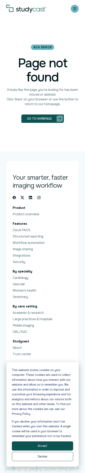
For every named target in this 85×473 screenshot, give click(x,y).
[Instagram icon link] (39, 197)
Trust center (22, 354)
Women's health (24, 290)
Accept (42, 446)
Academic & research (28, 313)
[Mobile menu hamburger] (75, 9)
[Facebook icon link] (14, 197)
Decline (42, 456)
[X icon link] (22, 197)
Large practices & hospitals (32, 319)
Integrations (21, 255)
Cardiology (20, 278)
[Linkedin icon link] (31, 197)
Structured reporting (28, 236)
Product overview (26, 214)
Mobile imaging (23, 325)
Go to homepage (39, 118)
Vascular (19, 284)
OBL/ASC (20, 332)
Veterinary (20, 297)
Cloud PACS (21, 230)
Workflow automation (29, 243)
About (17, 348)
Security (19, 262)
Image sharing (23, 249)
